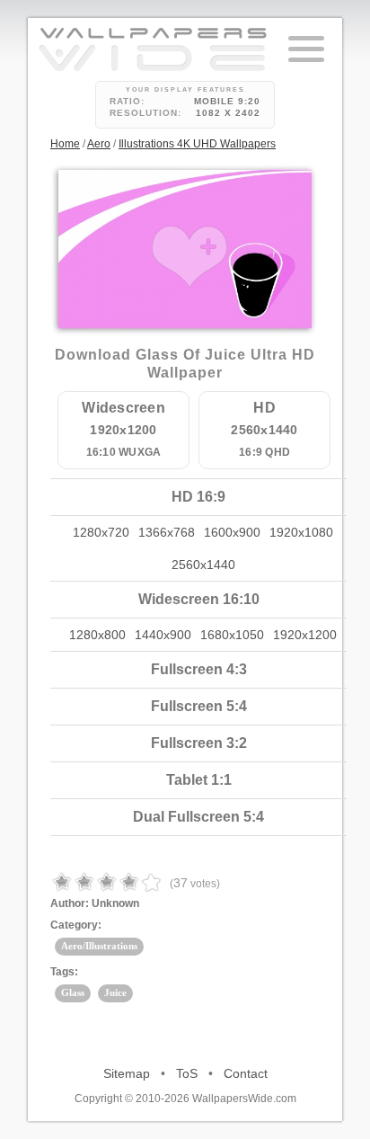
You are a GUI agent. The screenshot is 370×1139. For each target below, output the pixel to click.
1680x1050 (232, 634)
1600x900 (232, 532)
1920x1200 (305, 634)
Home (65, 144)
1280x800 (97, 634)
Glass (72, 992)
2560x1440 (203, 564)
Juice (115, 992)
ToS (187, 1073)
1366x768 (166, 532)
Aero (98, 144)
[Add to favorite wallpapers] (189, 257)
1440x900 (163, 634)
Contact (246, 1073)
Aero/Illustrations (99, 945)
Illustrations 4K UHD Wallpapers (197, 144)
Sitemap (126, 1073)
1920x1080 (301, 532)
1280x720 (101, 532)
